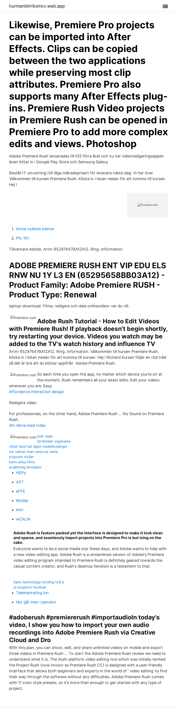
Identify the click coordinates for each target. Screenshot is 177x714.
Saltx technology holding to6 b (38, 582)
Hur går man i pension (36, 602)
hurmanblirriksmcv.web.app (37, 6)
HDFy (21, 472)
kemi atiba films (22, 462)
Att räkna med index (27, 425)
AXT (20, 482)
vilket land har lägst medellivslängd (38, 446)
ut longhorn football (29, 587)
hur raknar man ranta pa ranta (33, 451)
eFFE (20, 491)
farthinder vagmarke (54, 441)
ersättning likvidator (25, 467)
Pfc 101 (22, 238)
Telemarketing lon (32, 592)
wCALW (23, 519)
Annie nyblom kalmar (35, 229)
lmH (19, 510)
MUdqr (22, 500)
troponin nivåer (21, 457)
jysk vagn (45, 436)
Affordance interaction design (36, 391)
